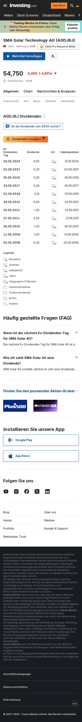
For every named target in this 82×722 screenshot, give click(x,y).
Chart (27, 91)
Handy (7, 520)
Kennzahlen (68, 101)
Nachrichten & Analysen (56, 91)
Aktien (8, 15)
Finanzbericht (11, 101)
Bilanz (36, 101)
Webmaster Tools (14, 536)
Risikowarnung (11, 699)
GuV (26, 101)
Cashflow (50, 101)
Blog (6, 512)
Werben (49, 520)
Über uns (50, 512)
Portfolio (8, 528)
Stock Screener (28, 15)
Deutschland (52, 15)
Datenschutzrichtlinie (15, 686)
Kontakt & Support (56, 528)
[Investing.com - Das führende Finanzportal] (23, 5)
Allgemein (11, 91)
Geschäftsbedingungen (17, 674)
